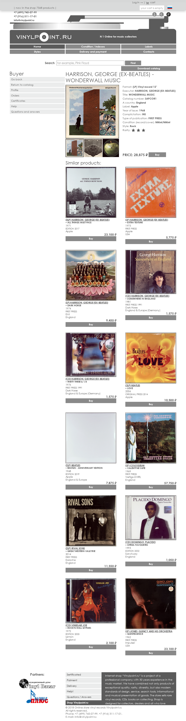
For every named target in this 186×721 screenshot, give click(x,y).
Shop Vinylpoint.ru (77, 702)
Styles (37, 51)
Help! (70, 691)
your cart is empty (152, 7)
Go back (16, 79)
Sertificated (74, 674)
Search (50, 63)
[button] (115, 88)
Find (133, 62)
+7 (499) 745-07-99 (25, 12)
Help (14, 106)
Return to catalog (22, 84)
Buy (157, 154)
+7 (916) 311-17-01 (25, 16)
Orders (15, 95)
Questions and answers (25, 111)
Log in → (137, 2)
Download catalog (149, 68)
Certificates (18, 100)
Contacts (148, 51)
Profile (14, 90)
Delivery (72, 685)
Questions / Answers (79, 696)
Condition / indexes (93, 46)
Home (37, 46)
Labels (149, 46)
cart (152, 2)
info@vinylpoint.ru (24, 20)
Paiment (72, 680)
